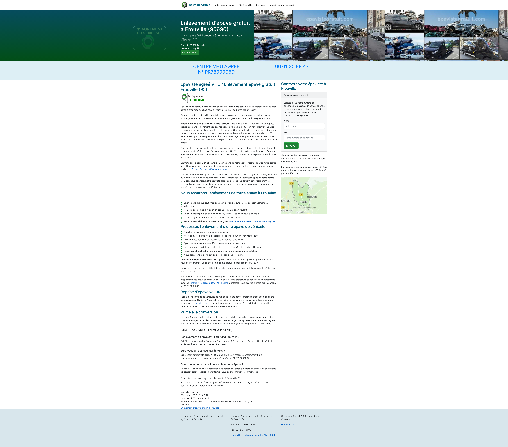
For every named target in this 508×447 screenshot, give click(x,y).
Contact (290, 5)
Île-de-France (220, 5)
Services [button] (260, 5)
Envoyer (291, 145)
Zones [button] (232, 5)
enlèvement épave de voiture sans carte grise (252, 221)
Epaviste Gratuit (199, 4)
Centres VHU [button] (245, 5)
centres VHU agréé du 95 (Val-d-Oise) (208, 283)
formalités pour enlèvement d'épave (210, 169)
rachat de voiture (203, 303)
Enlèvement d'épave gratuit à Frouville (200, 407)
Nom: (286, 120)
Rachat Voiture (276, 5)
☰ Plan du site (288, 424)
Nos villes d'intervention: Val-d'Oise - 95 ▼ (254, 435)
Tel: (285, 132)
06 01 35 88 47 (190, 52)
